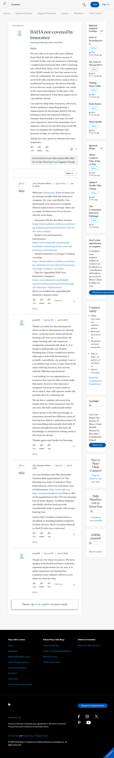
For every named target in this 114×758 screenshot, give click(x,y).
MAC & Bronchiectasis (95, 40)
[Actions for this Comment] (74, 301)
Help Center (95, 13)
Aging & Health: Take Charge (95, 185)
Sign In (105, 4)
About (10, 645)
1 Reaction (58, 300)
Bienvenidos (95, 551)
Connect (15, 4)
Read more (97, 445)
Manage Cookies (42, 736)
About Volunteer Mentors (18, 662)
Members (79, 13)
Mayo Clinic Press (50, 656)
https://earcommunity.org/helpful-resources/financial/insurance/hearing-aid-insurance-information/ (53, 283)
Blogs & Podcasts (47, 13)
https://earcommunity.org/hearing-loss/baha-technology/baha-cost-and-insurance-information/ (52, 246)
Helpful (39, 150)
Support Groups (23, 13)
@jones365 (49, 192)
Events (64, 13)
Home (6, 13)
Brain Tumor (95, 103)
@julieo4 (59, 465)
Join (95, 4)
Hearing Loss (18, 25)
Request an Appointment (92, 705)
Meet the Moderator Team (19, 656)
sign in (34, 604)
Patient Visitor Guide (51, 662)
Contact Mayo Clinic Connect (20, 684)
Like (32, 150)
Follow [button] (93, 48)
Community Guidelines (17, 668)
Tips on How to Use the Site (96, 478)
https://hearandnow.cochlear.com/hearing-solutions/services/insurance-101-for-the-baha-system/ (54, 227)
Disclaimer (12, 673)
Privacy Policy (28, 736)
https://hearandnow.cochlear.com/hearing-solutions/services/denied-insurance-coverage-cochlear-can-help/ (54, 265)
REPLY (35, 309)
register (45, 604)
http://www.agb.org (59, 489)
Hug (47, 150)
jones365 (45, 43)
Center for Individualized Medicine (57, 651)
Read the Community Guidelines (95, 380)
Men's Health (95, 121)
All (101, 30)
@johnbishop (61, 183)
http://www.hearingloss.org (46, 493)
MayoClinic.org (14, 717)
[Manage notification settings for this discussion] (71, 149)
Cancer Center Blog (51, 645)
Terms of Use (13, 736)
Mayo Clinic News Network (89, 645)
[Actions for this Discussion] (76, 149)
